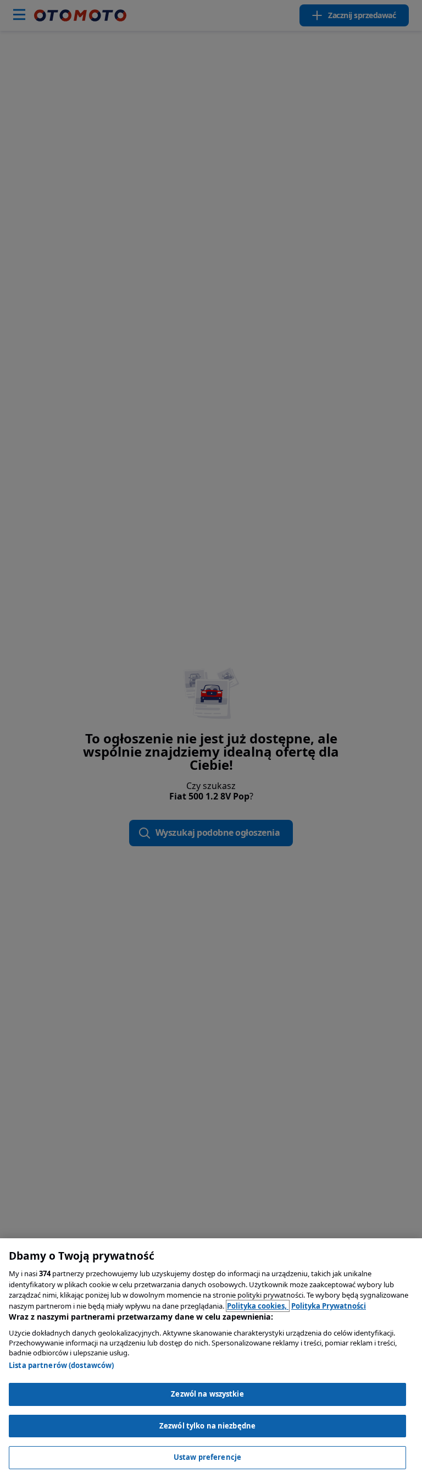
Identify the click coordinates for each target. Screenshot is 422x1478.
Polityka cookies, (257, 1306)
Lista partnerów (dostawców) (61, 1365)
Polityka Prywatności (328, 1306)
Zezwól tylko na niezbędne (207, 1426)
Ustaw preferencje (207, 1457)
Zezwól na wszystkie (207, 1394)
